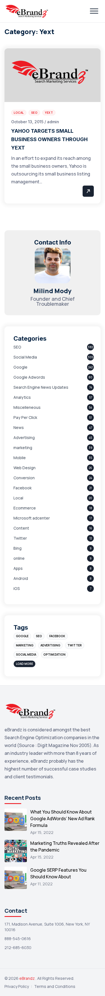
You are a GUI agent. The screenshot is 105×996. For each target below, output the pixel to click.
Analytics (22, 397)
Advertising (24, 437)
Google (20, 367)
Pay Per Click (25, 417)
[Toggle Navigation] (94, 11)
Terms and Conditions (54, 986)
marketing (22, 447)
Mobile (19, 457)
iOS (16, 588)
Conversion (24, 477)
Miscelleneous (27, 407)
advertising (50, 645)
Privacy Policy (16, 986)
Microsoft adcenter (31, 518)
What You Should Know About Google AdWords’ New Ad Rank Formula (62, 818)
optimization (54, 654)
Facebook (22, 487)
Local (18, 498)
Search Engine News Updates (40, 387)
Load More (24, 664)
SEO (17, 347)
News (18, 427)
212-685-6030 (17, 947)
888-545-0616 (17, 938)
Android (20, 578)
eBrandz (27, 978)
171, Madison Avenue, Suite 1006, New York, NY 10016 (47, 926)
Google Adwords (29, 377)
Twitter (20, 538)
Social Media (25, 357)
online (19, 558)
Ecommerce (24, 508)
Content (21, 528)
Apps (18, 568)
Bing (17, 548)
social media (26, 654)
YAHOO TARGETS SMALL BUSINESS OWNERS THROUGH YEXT (49, 139)
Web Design (24, 467)
